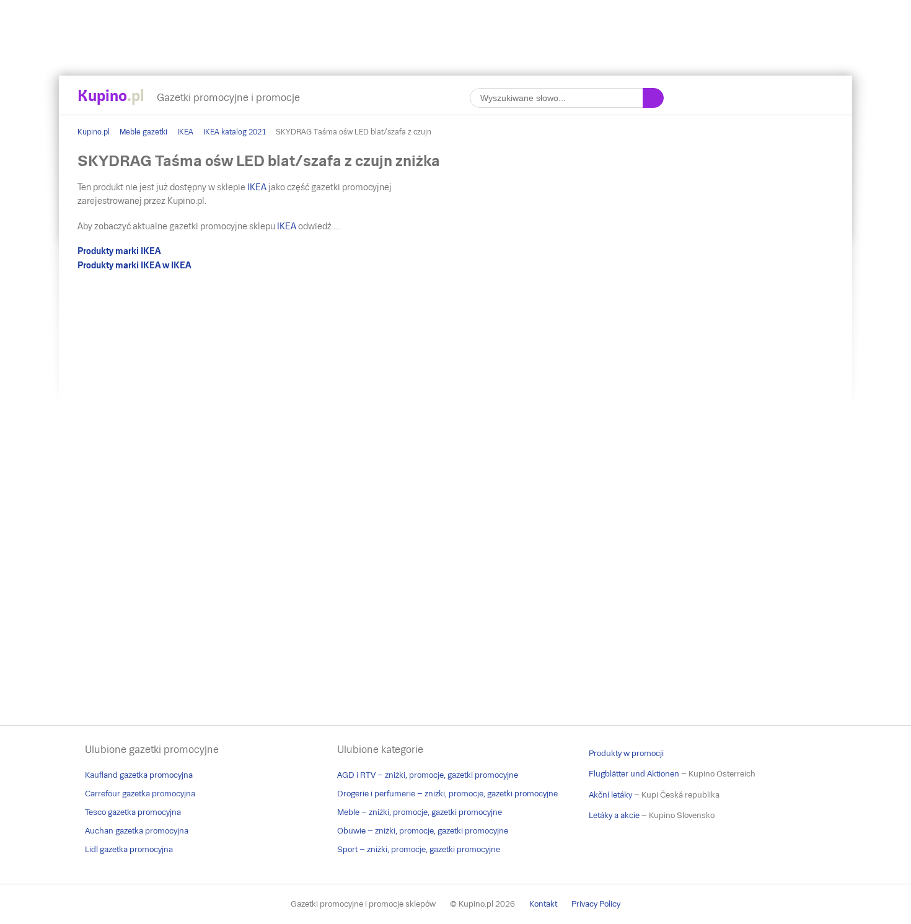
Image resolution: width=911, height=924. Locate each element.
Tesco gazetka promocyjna (133, 812)
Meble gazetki (143, 132)
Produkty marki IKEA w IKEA (134, 265)
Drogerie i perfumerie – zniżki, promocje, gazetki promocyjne (447, 793)
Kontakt (543, 904)
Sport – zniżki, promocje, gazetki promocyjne (418, 849)
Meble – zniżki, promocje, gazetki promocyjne (419, 812)
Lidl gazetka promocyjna (129, 849)
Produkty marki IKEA (119, 251)
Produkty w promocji (626, 753)
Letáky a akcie (614, 815)
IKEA (185, 132)
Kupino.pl (93, 132)
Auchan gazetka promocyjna (136, 830)
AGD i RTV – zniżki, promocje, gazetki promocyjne (427, 775)
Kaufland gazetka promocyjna (139, 775)
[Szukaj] (653, 98)
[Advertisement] (455, 28)
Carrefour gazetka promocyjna (140, 793)
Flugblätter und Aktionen (634, 773)
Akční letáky (610, 794)
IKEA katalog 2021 (234, 132)
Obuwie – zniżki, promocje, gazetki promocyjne (422, 830)
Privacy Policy (595, 904)
